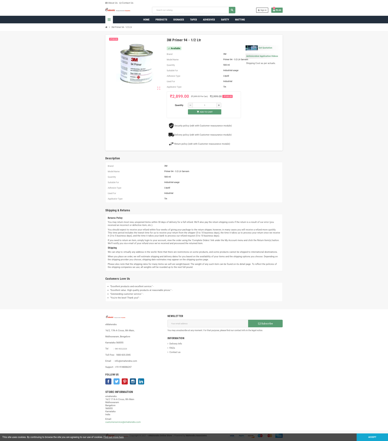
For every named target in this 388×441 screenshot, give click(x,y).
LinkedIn (141, 381)
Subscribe (267, 323)
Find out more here (114, 437)
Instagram (133, 381)
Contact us (175, 352)
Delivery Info (175, 343)
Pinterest (125, 381)
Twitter (117, 381)
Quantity (179, 105)
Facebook (108, 381)
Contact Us (127, 3)
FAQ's (172, 348)
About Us (113, 3)
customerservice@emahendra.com (123, 422)
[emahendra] (118, 9)
